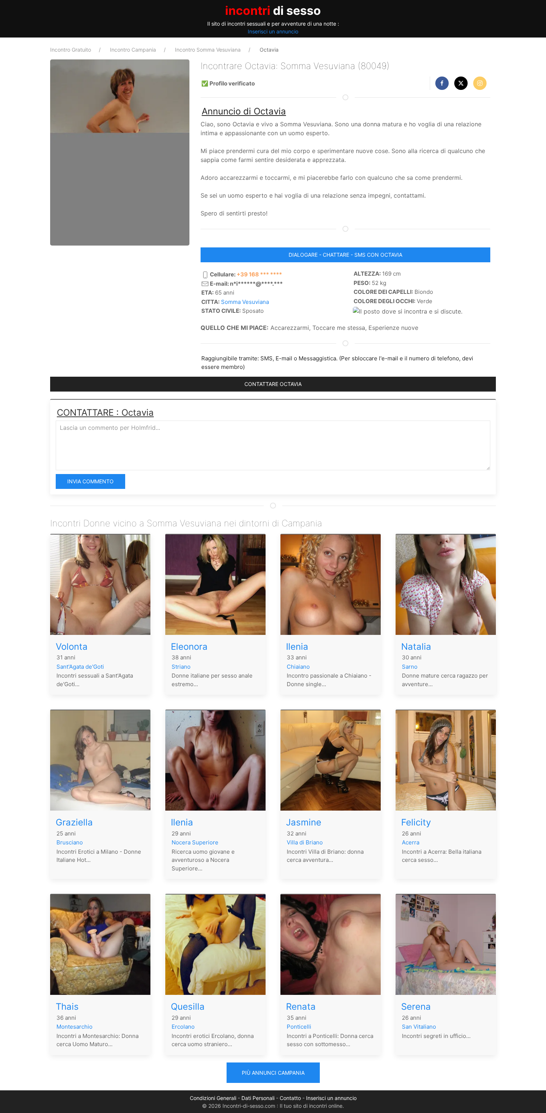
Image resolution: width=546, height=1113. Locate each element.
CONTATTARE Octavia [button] (273, 384)
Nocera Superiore (195, 842)
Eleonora (189, 646)
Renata (301, 1006)
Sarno (409, 666)
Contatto (290, 1098)
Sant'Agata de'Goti (80, 666)
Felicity (416, 822)
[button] (442, 83)
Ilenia (297, 646)
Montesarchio (74, 1026)
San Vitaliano (419, 1026)
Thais (67, 1006)
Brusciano (69, 842)
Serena (416, 1006)
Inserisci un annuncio (273, 31)
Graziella (74, 822)
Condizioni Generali (213, 1098)
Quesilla (188, 1006)
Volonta (72, 646)
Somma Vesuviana (245, 301)
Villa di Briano (305, 842)
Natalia (416, 646)
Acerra (410, 842)
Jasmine (303, 822)
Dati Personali (257, 1098)
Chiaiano (298, 666)
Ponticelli (299, 1026)
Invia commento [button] (90, 481)
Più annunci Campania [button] (273, 1073)
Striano (181, 666)
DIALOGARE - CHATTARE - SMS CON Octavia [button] (345, 255)
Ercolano (183, 1026)
